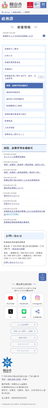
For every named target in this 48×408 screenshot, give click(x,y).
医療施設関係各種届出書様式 (16, 222)
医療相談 (9, 121)
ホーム (7, 12)
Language (37, 6)
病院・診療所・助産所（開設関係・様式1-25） (25, 165)
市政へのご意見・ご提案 (23, 331)
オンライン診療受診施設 (15, 157)
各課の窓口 (17, 12)
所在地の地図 (18, 249)
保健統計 (9, 69)
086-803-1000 (14, 379)
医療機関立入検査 (14, 106)
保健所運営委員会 (12, 62)
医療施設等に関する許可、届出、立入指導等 (20, 77)
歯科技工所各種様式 (15, 99)
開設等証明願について (14, 188)
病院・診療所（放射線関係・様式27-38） (22, 172)
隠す (41, 77)
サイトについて (23, 351)
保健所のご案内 (11, 49)
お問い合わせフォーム (13, 262)
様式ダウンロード (12, 196)
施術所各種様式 (13, 92)
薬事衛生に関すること (14, 134)
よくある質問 (23, 325)
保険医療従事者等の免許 (15, 114)
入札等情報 (10, 128)
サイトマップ (23, 344)
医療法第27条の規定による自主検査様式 (22, 180)
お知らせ (9, 56)
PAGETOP (42, 278)
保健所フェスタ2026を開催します (18, 36)
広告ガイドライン (12, 204)
